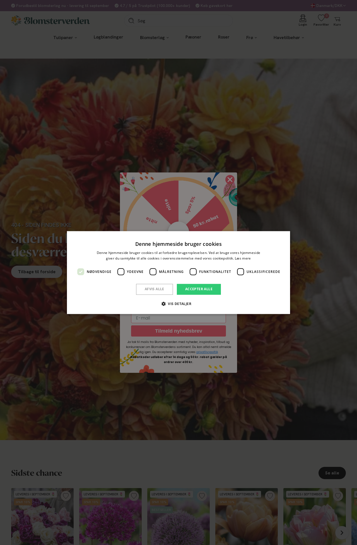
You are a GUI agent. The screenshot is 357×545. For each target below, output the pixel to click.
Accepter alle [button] (199, 289)
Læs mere (243, 258)
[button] (178, 303)
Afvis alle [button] (154, 289)
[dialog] (178, 272)
